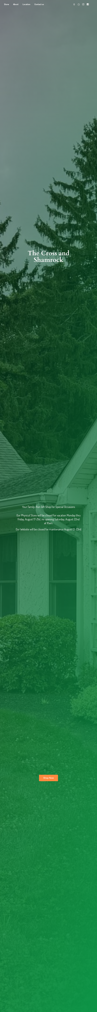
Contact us (39, 4)
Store (6, 4)
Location (26, 4)
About (15, 4)
